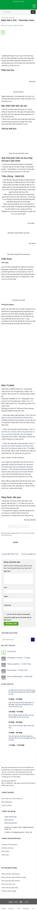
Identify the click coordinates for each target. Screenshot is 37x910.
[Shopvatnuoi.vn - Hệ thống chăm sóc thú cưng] (13, 6)
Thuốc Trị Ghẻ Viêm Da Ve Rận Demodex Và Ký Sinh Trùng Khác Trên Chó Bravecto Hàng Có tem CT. (18, 446)
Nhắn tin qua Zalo (9, 820)
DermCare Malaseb (19, 467)
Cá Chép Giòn (11, 651)
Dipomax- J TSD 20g (8, 469)
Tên (5, 587)
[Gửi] (33, 639)
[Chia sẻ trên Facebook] (13, 526)
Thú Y (3, 17)
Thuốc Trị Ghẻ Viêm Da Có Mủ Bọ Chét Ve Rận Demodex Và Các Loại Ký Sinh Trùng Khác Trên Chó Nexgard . (18, 431)
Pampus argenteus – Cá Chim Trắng (19, 664)
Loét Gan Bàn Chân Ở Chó (9, 554)
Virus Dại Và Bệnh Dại (28, 554)
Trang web (7, 605)
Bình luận (7, 571)
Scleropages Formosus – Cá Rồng (18, 658)
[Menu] (30, 6)
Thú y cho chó (9, 17)
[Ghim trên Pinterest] (23, 526)
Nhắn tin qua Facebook (10, 823)
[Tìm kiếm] (33, 12)
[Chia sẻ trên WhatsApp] (9, 526)
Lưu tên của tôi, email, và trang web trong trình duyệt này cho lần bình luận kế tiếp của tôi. (17, 617)
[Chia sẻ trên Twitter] (16, 526)
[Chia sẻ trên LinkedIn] (27, 526)
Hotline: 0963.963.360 (10, 817)
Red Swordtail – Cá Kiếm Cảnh (17, 670)
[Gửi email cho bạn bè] (20, 526)
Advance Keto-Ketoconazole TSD (12, 472)
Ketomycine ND (24, 469)
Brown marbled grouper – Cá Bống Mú (19, 676)
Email (6, 596)
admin (21, 25)
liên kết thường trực (6, 535)
